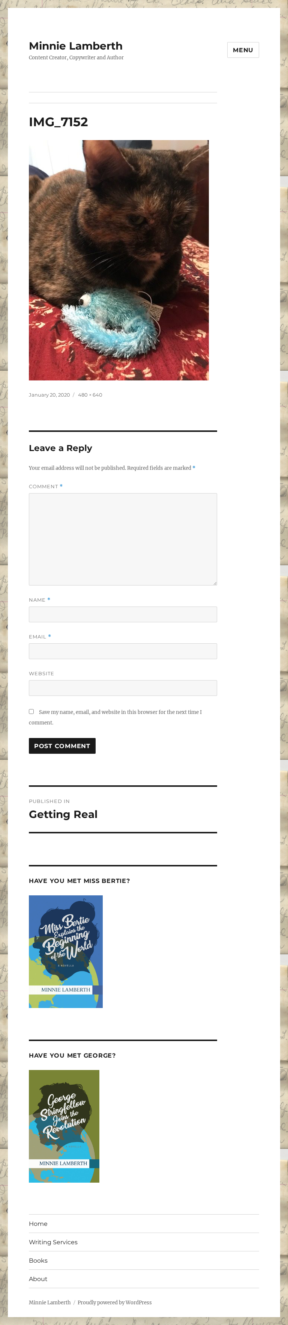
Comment (46, 486)
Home (38, 1223)
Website (41, 673)
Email (40, 637)
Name (40, 600)
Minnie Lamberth (76, 45)
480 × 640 (90, 395)
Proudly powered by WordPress (115, 1302)
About (38, 1279)
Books (38, 1260)
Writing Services (53, 1242)
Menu (243, 50)
